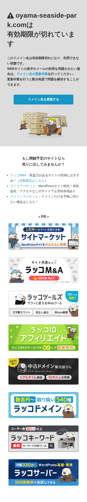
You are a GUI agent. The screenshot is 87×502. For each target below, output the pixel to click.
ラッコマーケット (22, 186)
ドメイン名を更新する (43, 99)
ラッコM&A (18, 175)
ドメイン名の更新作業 (32, 74)
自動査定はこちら (32, 180)
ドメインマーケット (24, 196)
